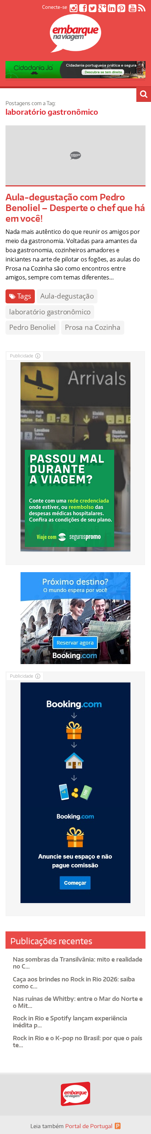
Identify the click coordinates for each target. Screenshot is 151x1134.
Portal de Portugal (89, 1126)
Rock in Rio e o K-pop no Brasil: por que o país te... (77, 1041)
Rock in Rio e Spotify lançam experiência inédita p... (70, 1021)
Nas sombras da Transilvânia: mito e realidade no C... (77, 963)
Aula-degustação (67, 296)
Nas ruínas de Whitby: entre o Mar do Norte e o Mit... (78, 1002)
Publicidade (21, 356)
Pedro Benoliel (32, 327)
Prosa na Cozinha (93, 327)
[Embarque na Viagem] (75, 48)
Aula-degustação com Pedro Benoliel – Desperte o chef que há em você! (75, 207)
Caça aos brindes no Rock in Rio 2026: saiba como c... (74, 983)
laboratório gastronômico (50, 312)
